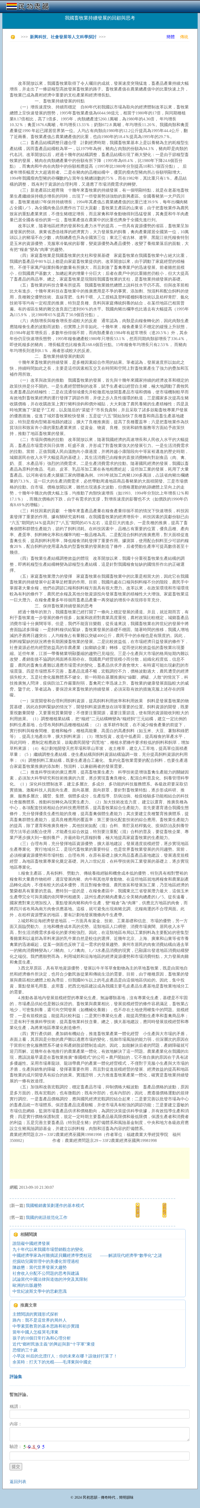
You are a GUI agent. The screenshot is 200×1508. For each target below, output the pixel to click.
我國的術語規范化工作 (46, 1217)
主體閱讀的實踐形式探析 (35, 1314)
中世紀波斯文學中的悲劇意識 (39, 1291)
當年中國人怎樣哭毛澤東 (35, 1332)
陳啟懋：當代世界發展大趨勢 (39, 1267)
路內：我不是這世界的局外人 (39, 1320)
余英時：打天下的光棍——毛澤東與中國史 (52, 1362)
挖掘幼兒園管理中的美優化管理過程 (45, 1261)
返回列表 (18, 1481)
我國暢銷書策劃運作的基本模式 (55, 1205)
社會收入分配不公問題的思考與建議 (45, 1273)
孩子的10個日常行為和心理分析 (41, 1338)
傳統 (184, 37)
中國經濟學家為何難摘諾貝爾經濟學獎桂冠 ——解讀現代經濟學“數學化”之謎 (87, 1255)
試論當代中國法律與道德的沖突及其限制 (50, 1279)
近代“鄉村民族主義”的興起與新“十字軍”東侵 (53, 1344)
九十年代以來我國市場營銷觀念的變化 (47, 1249)
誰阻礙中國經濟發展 (31, 1243)
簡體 (170, 37)
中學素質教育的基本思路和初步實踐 (45, 1326)
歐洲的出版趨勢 (27, 1285)
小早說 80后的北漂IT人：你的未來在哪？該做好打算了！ (64, 1356)
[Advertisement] (104, 57)
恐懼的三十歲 (25, 1350)
